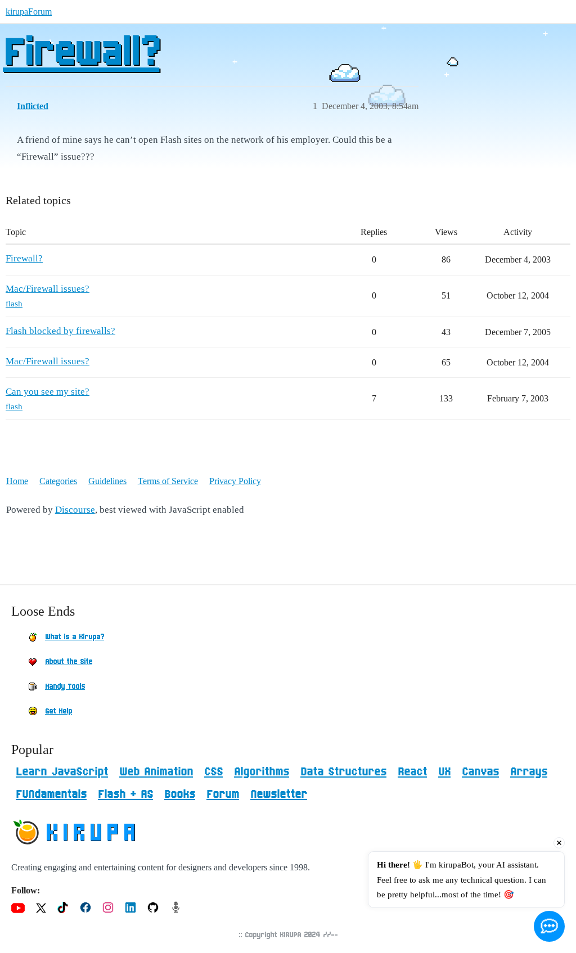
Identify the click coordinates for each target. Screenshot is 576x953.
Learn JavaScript (62, 772)
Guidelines (107, 481)
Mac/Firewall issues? (47, 288)
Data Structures (343, 772)
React (412, 772)
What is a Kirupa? (74, 637)
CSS (213, 772)
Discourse (75, 509)
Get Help (58, 711)
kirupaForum (29, 11)
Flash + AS (125, 794)
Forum (222, 794)
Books (179, 794)
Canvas (480, 772)
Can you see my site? (47, 391)
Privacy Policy (235, 481)
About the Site (68, 661)
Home (17, 481)
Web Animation (156, 772)
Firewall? (81, 53)
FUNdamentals (51, 794)
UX (444, 772)
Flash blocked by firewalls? (60, 331)
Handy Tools (65, 686)
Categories (58, 481)
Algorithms (261, 772)
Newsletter (278, 794)
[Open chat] (549, 926)
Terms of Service (168, 481)
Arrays (528, 772)
